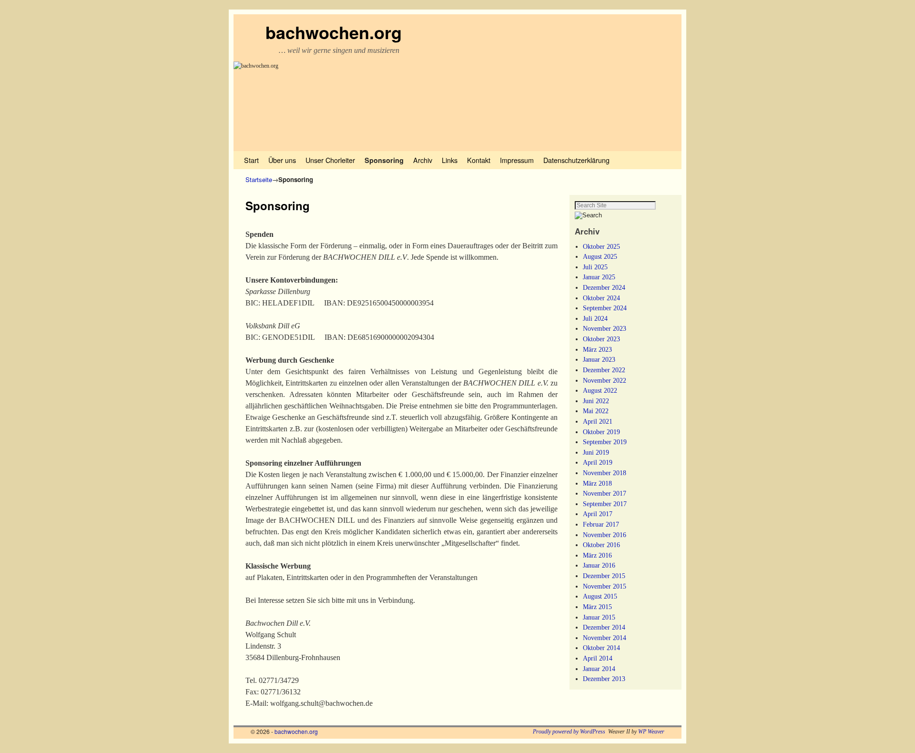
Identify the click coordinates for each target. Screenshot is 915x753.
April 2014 (597, 658)
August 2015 (600, 596)
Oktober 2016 (601, 545)
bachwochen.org (333, 32)
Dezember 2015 (604, 576)
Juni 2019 (596, 452)
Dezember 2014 (604, 627)
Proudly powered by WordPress (569, 731)
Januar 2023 (599, 359)
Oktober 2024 (601, 298)
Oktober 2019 (601, 432)
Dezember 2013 (604, 678)
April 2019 (597, 462)
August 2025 (600, 256)
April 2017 (597, 514)
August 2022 (600, 390)
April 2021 (597, 421)
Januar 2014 (599, 668)
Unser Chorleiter (330, 160)
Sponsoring (384, 160)
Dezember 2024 (604, 287)
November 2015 (604, 586)
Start (251, 160)
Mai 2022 (596, 411)
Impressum (517, 160)
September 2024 (605, 308)
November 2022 (604, 380)
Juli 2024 (595, 318)
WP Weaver (651, 731)
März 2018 (597, 483)
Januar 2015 (599, 617)
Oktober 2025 (601, 246)
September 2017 (605, 504)
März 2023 (597, 349)
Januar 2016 (599, 565)
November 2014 (604, 637)
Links (450, 160)
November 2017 (604, 493)
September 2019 (605, 442)
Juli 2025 (595, 267)
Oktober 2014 (601, 647)
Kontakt (478, 160)
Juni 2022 (596, 401)
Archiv (422, 160)
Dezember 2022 (604, 370)
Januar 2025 (599, 277)
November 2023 (604, 328)
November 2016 (604, 535)
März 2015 (597, 607)
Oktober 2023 (601, 339)
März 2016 (597, 555)
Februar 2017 (601, 524)
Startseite (258, 179)
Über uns (282, 160)
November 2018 (604, 473)
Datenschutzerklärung (576, 160)
